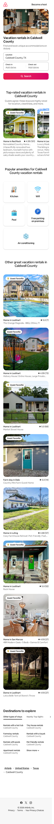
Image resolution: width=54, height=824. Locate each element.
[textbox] (15, 67)
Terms (20, 810)
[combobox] (26, 58)
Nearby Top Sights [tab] (35, 716)
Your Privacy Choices (34, 810)
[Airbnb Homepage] (5, 4)
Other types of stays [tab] (12, 716)
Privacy (11, 810)
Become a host (39, 4)
